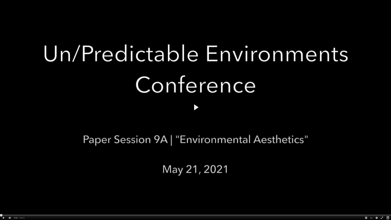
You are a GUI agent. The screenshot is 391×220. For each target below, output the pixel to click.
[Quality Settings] (376, 218)
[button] (196, 107)
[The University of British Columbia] (387, 218)
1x (371, 218)
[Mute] (9, 218)
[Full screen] (381, 218)
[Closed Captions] (366, 218)
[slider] (195, 215)
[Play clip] (3, 218)
